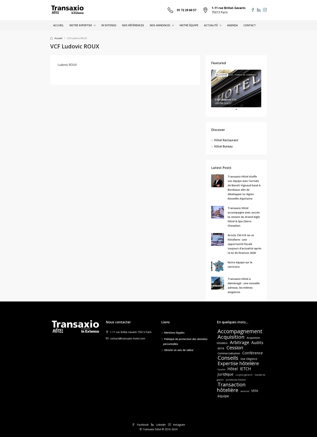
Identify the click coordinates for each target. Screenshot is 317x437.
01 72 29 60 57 (186, 10)
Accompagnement (240, 331)
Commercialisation (229, 353)
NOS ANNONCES (160, 25)
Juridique (225, 374)
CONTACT (249, 25)
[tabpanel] (236, 88)
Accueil (58, 38)
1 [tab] (238, 111)
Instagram (178, 424)
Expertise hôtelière (238, 363)
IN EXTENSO (108, 25)
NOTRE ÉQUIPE (189, 25)
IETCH (245, 368)
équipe (223, 396)
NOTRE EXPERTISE (80, 25)
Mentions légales (174, 332)
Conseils (228, 357)
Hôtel (232, 368)
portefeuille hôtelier (236, 380)
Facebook (142, 424)
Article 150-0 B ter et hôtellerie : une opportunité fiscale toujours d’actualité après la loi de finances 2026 (244, 244)
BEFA (221, 348)
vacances (245, 391)
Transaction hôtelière (231, 387)
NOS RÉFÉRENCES (133, 25)
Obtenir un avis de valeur (179, 350)
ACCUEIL (58, 25)
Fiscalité (221, 369)
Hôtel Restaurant (226, 140)
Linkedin (160, 424)
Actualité (211, 25)
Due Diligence (249, 359)
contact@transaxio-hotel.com (127, 338)
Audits (257, 342)
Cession (234, 347)
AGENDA (232, 25)
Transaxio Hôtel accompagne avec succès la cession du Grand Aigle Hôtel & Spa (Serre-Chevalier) (244, 216)
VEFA (254, 391)
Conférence (252, 352)
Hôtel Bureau (223, 146)
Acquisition (231, 336)
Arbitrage (239, 342)
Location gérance (244, 375)
